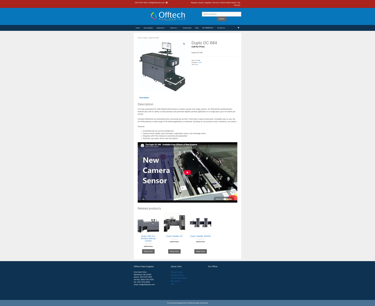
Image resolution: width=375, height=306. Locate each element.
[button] (184, 44)
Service (216, 3)
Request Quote (177, 272)
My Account (175, 281)
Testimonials (187, 28)
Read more (148, 251)
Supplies (208, 3)
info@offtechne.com (157, 3)
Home (138, 28)
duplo (196, 64)
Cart (172, 284)
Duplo (145, 38)
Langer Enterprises (201, 303)
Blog (196, 28)
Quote (200, 3)
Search (221, 19)
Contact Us (221, 28)
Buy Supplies (148, 28)
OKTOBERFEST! (207, 28)
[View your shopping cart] (238, 28)
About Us (173, 28)
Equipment (160, 28)
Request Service (177, 275)
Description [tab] (144, 98)
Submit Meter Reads (228, 3)
